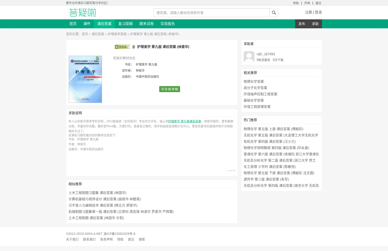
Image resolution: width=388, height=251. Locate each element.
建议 (318, 3)
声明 (307, 3)
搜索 (142, 239)
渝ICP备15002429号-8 (119, 233)
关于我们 (72, 239)
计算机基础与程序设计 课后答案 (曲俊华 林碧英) (104, 199)
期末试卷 (146, 24)
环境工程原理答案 (257, 107)
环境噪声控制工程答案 (260, 94)
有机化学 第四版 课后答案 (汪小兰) (270, 141)
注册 (308, 12)
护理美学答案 (117, 34)
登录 (318, 12)
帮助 (296, 3)
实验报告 (168, 24)
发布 (301, 24)
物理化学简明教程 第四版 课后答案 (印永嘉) (276, 148)
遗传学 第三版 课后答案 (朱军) (266, 179)
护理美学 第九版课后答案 (184, 121)
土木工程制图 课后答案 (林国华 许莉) (96, 218)
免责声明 (106, 239)
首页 (73, 24)
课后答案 (104, 24)
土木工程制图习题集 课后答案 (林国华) (97, 193)
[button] (170, 89)
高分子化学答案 (255, 88)
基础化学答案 (254, 100)
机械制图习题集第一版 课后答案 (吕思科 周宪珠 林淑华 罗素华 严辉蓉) (121, 211)
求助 (315, 24)
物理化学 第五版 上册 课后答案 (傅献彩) (273, 129)
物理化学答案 (254, 81)
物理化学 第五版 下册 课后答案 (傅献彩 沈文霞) (279, 173)
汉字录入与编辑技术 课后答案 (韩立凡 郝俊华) (102, 205)
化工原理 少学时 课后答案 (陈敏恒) (270, 167)
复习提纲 (125, 24)
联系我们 (89, 239)
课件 (86, 24)
